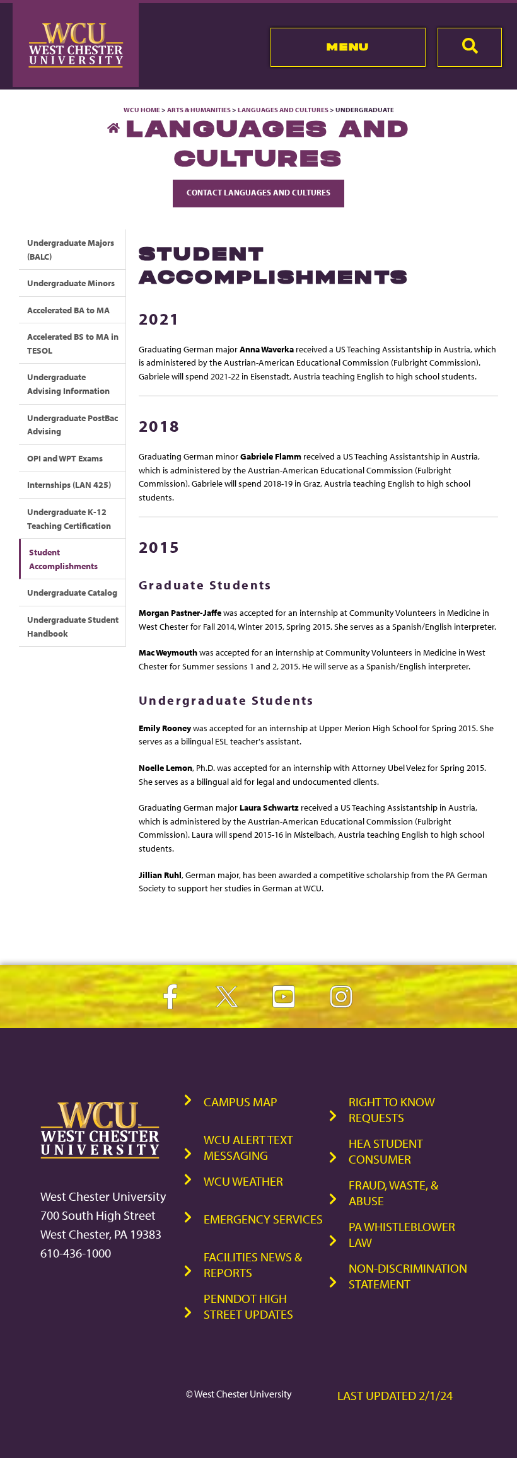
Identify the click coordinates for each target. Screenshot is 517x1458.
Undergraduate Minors (71, 283)
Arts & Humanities (199, 109)
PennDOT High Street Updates (248, 1306)
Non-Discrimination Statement (408, 1276)
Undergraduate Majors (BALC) (70, 249)
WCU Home (142, 109)
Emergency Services (263, 1219)
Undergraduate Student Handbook (73, 626)
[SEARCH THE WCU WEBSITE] (470, 47)
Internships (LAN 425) (69, 484)
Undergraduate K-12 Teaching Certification (69, 518)
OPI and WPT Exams (65, 458)
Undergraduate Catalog (72, 592)
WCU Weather (243, 1181)
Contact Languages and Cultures (258, 192)
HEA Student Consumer (386, 1151)
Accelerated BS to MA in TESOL (73, 343)
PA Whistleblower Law (402, 1234)
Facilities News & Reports (253, 1264)
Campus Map (240, 1101)
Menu (348, 47)
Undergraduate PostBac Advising (72, 424)
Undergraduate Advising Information (68, 383)
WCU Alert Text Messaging (248, 1147)
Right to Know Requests (392, 1109)
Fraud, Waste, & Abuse (393, 1192)
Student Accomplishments (63, 559)
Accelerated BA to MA (68, 310)
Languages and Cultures (283, 109)
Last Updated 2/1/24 (395, 1395)
